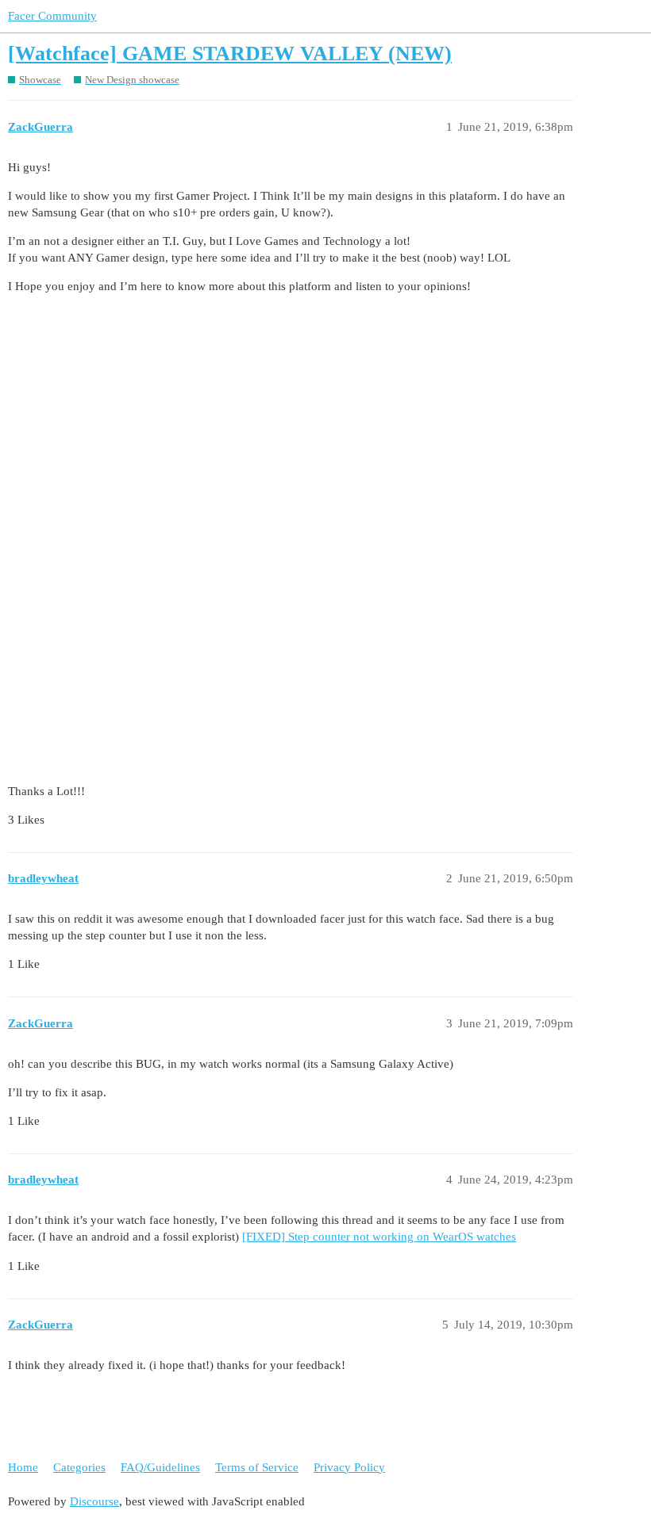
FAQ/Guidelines (160, 1467)
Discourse (94, 1501)
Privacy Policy (349, 1467)
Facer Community (52, 16)
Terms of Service (257, 1467)
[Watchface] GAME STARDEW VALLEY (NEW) (230, 53)
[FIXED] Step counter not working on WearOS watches (379, 1236)
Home (23, 1467)
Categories (79, 1467)
